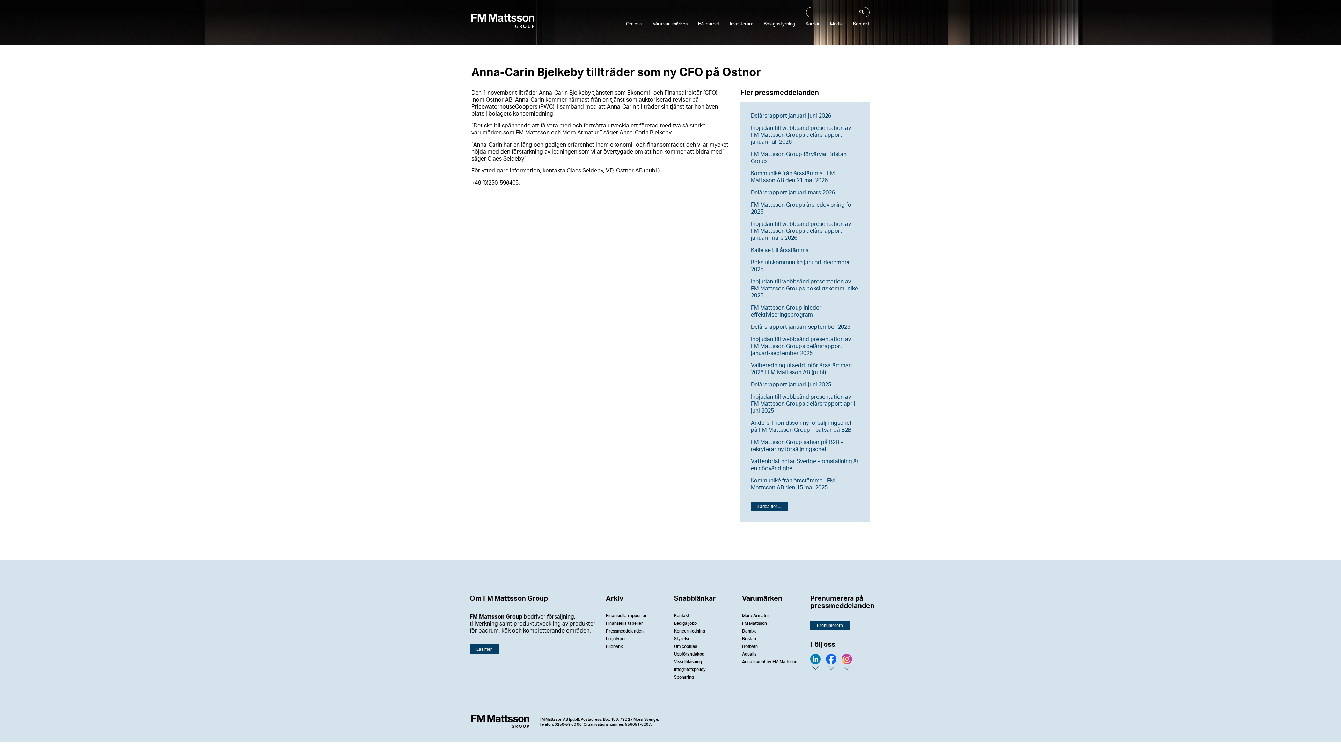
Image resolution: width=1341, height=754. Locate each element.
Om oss (634, 24)
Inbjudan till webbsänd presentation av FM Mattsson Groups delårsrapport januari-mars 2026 (801, 231)
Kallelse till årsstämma (780, 250)
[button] (769, 506)
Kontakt (861, 24)
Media (836, 24)
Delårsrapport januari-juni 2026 (791, 116)
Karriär (813, 24)
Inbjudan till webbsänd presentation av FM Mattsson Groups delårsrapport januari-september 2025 (801, 346)
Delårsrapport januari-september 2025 (800, 327)
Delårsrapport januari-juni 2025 (791, 384)
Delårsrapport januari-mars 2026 (793, 192)
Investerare (741, 24)
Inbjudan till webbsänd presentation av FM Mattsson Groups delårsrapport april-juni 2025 (804, 404)
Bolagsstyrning (779, 24)
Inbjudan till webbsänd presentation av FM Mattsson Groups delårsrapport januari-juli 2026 (801, 135)
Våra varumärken (670, 24)
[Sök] (861, 12)
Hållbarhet (708, 24)
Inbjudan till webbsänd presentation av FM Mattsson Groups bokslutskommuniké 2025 (804, 288)
